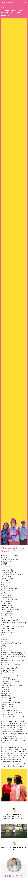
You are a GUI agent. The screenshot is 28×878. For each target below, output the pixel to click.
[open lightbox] (14, 828)
